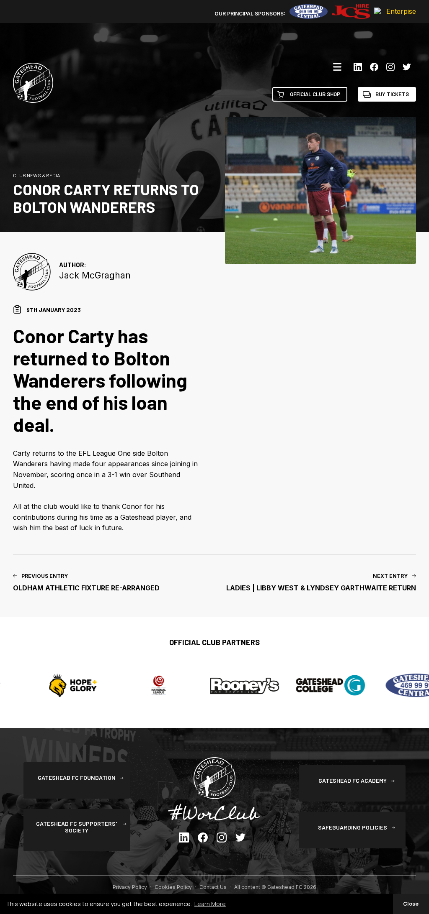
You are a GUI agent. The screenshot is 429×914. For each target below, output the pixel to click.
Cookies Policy (173, 887)
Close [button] (411, 903)
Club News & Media (36, 175)
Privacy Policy (130, 887)
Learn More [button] (210, 904)
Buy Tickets (392, 94)
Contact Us (213, 887)
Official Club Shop (315, 94)
